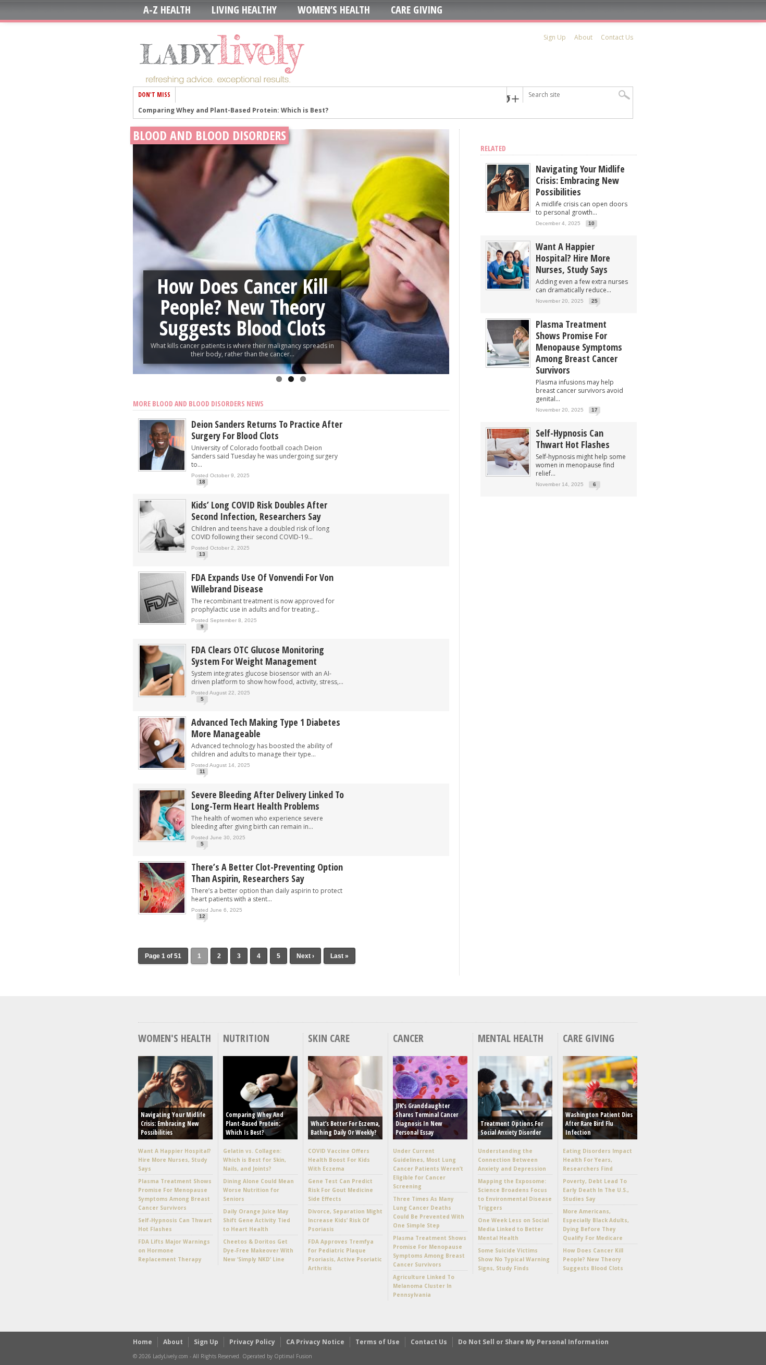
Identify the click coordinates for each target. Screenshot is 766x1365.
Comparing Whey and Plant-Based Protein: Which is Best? (254, 1123)
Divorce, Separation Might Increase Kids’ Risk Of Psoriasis (345, 1220)
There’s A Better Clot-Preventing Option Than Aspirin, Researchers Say (267, 872)
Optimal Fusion (293, 1356)
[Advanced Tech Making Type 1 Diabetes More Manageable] (162, 767)
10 (591, 223)
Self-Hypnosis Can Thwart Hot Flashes (573, 438)
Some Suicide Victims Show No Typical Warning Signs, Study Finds (514, 1259)
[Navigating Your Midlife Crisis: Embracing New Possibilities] (508, 208)
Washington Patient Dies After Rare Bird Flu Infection (599, 1123)
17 (594, 410)
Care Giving (416, 10)
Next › (305, 956)
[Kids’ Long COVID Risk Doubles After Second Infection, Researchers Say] (162, 549)
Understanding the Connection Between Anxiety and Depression (512, 1159)
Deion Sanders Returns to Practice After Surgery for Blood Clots (266, 429)
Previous (143, 237)
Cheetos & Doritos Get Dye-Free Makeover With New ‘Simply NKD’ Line (258, 1250)
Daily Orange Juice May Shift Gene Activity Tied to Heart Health (256, 1220)
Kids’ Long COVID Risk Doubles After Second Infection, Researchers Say (259, 510)
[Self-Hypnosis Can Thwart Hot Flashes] (508, 472)
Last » (339, 956)
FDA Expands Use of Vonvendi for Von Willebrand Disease (262, 583)
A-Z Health (167, 10)
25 (594, 301)
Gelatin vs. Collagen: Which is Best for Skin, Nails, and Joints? (254, 1159)
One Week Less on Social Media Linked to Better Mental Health (513, 1229)
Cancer (408, 1038)
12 (202, 916)
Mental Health (510, 1038)
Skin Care (329, 1038)
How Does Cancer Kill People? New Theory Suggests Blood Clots (242, 306)
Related (493, 148)
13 (202, 554)
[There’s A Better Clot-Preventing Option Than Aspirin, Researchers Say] (162, 912)
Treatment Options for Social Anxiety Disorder (511, 1128)
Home (142, 1341)
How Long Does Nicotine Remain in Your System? (218, 110)
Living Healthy (244, 10)
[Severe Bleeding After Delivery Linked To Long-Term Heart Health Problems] (162, 839)
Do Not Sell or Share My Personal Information (533, 1341)
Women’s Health (334, 10)
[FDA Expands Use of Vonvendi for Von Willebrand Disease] (162, 622)
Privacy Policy (252, 1341)
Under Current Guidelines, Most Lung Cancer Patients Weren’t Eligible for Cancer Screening (428, 1168)
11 (202, 771)
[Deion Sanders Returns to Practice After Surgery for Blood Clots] (162, 469)
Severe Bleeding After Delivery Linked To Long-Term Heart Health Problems (267, 800)
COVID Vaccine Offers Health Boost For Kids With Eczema (339, 1159)
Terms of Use (377, 1341)
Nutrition (246, 1038)
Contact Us (617, 37)
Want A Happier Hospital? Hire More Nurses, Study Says (573, 258)
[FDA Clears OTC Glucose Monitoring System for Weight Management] (162, 694)
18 (202, 482)
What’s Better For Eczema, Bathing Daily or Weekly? (345, 1128)
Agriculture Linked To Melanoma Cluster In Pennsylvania (423, 1285)
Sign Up (554, 37)
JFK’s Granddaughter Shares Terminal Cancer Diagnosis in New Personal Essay (427, 1119)
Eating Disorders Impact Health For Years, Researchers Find (597, 1159)
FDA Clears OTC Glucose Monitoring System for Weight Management (257, 655)
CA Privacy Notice (315, 1341)
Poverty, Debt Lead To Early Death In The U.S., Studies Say (596, 1189)
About (583, 37)
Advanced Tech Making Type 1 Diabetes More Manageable (265, 727)
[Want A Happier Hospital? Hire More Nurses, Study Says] (508, 286)
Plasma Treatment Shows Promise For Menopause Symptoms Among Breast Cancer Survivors (579, 347)
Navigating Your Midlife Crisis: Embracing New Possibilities (580, 180)
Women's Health (174, 1038)
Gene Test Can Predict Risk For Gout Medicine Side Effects (340, 1189)
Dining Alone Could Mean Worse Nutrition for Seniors (258, 1189)
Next (438, 237)
